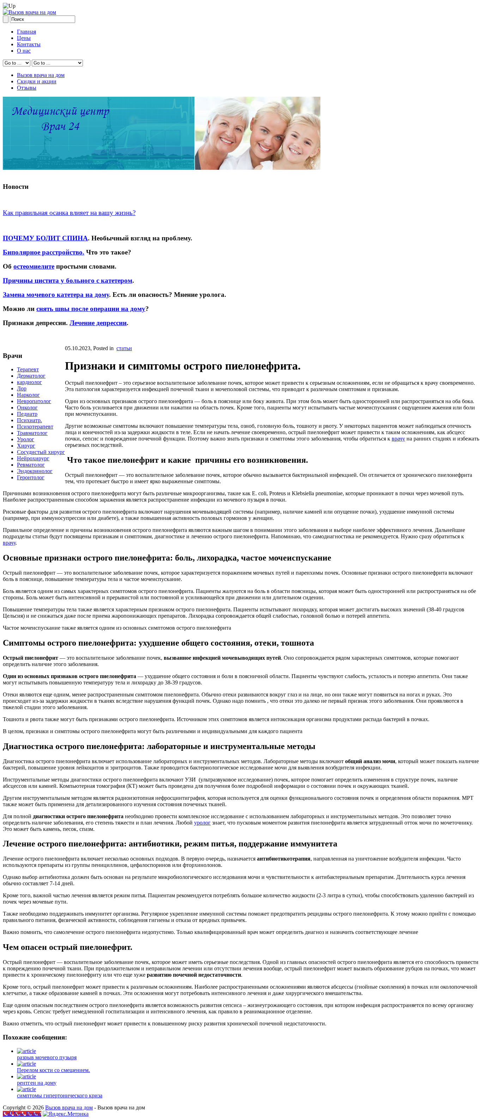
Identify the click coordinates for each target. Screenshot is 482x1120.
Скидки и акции (36, 81)
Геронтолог (30, 477)
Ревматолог (31, 465)
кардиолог (29, 382)
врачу (398, 439)
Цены (24, 38)
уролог (202, 823)
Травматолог (32, 433)
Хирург (26, 446)
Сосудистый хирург (41, 452)
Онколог (27, 408)
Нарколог (28, 395)
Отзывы (26, 88)
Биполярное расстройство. (43, 252)
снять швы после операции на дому (90, 308)
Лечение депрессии (98, 323)
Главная (26, 32)
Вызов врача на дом (41, 75)
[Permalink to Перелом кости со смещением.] (26, 1064)
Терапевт (28, 369)
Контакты (29, 44)
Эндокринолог (35, 471)
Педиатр (27, 414)
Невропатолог (34, 401)
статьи (124, 348)
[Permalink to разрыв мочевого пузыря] (26, 1051)
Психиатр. (29, 420)
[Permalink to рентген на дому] (26, 1076)
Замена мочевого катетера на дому (56, 294)
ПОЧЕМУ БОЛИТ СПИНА (45, 238)
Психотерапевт (35, 427)
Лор (21, 388)
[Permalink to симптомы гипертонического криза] (26, 1089)
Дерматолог (31, 376)
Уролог (25, 439)
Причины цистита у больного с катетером (67, 280)
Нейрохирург (33, 458)
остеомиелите (33, 266)
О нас (24, 51)
